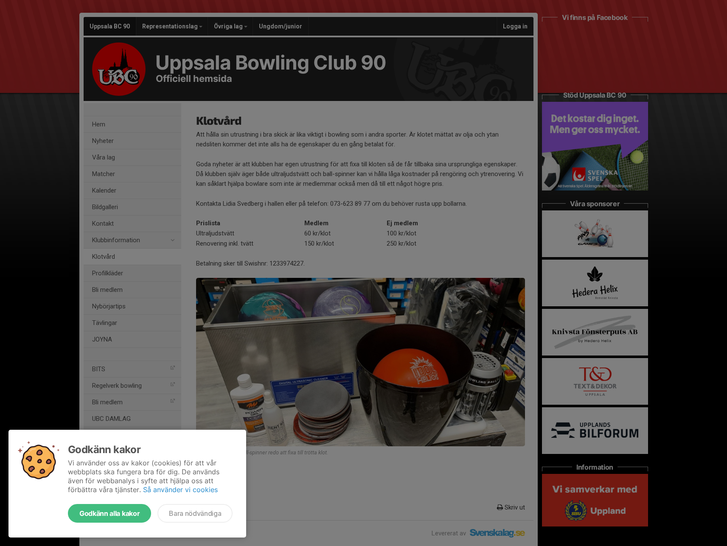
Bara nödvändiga (195, 513)
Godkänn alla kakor (109, 513)
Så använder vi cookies (180, 489)
